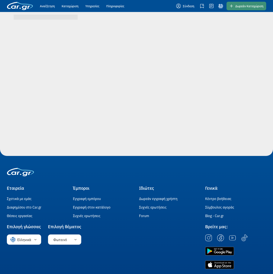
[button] (185, 6)
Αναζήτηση (47, 6)
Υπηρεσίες (92, 6)
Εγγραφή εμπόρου (87, 198)
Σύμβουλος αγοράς (219, 207)
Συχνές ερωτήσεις (86, 215)
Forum (144, 215)
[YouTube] (232, 238)
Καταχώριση (70, 6)
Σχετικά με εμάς (19, 198)
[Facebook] (220, 238)
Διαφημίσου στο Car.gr (24, 207)
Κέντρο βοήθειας (218, 198)
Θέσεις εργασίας (19, 215)
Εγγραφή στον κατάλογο (91, 207)
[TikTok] (244, 238)
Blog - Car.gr (214, 215)
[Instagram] (208, 238)
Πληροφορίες (115, 6)
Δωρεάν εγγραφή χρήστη (158, 198)
